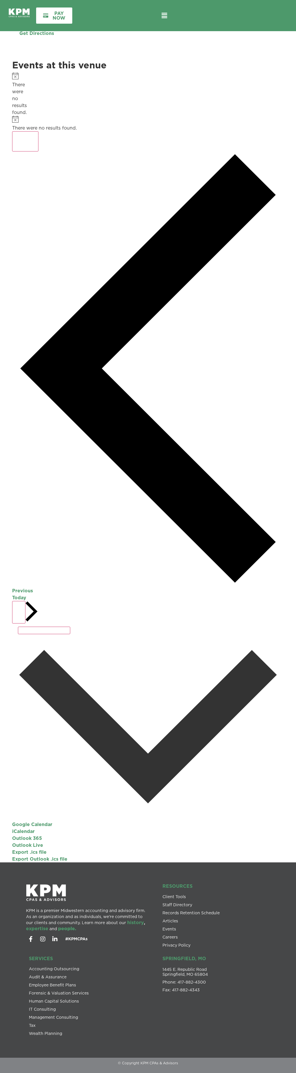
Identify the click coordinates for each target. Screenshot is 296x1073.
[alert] (14, 94)
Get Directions (36, 33)
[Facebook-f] (30, 939)
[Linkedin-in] (55, 939)
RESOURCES (177, 886)
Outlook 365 (27, 838)
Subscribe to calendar (44, 630)
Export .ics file (29, 852)
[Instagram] (42, 939)
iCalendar (23, 831)
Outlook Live (27, 845)
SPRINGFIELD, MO (184, 958)
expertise (37, 928)
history (135, 922)
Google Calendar (32, 824)
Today (19, 597)
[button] (164, 15)
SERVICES (41, 958)
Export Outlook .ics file (39, 859)
